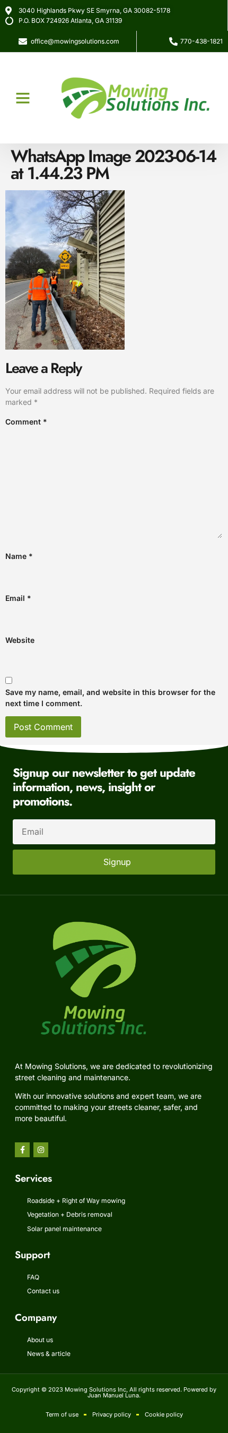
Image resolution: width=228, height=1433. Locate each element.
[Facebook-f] (22, 1149)
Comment (26, 421)
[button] (23, 98)
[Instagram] (40, 1149)
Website (19, 640)
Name (19, 556)
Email (18, 598)
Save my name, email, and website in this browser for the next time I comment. (110, 698)
